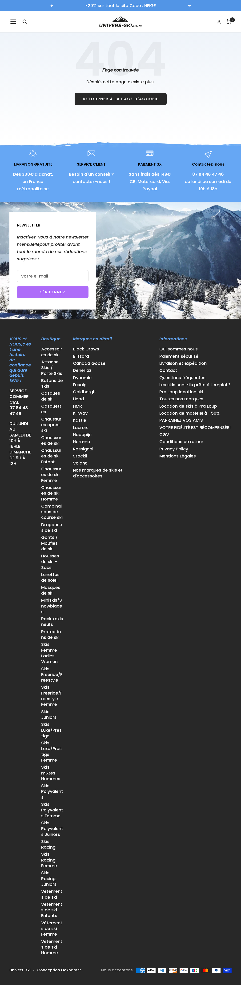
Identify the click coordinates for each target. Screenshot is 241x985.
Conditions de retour (181, 442)
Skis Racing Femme (49, 860)
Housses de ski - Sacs (50, 561)
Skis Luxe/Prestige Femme (51, 751)
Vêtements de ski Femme (51, 928)
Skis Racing (48, 844)
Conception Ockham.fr (59, 970)
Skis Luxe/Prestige (51, 730)
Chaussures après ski (51, 424)
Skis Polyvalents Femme (52, 810)
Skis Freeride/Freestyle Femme (51, 695)
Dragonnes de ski (51, 527)
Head (78, 399)
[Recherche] (25, 22)
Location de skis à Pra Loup (188, 406)
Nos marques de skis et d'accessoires (98, 473)
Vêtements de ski (51, 894)
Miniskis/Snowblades (51, 606)
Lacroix (80, 427)
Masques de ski (50, 590)
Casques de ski (50, 396)
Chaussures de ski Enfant (51, 456)
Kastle (79, 420)
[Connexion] (219, 22)
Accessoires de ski (51, 351)
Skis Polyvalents (52, 791)
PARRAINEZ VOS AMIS (181, 420)
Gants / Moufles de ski (49, 543)
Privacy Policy (173, 449)
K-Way (80, 413)
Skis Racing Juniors (48, 878)
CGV (164, 434)
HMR (77, 406)
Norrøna (81, 442)
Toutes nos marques (181, 399)
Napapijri (82, 434)
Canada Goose (89, 363)
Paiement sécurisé (178, 356)
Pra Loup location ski (181, 392)
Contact (168, 370)
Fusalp (80, 385)
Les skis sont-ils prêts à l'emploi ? (194, 385)
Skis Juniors (48, 714)
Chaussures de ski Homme (51, 493)
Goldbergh (84, 392)
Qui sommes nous (178, 349)
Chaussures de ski (51, 440)
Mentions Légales (177, 456)
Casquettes (51, 409)
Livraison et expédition (183, 363)
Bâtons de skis (52, 383)
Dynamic (82, 378)
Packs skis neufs (52, 621)
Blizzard (81, 356)
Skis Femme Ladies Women (49, 653)
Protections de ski (51, 634)
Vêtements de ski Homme (51, 947)
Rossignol (83, 449)
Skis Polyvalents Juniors (52, 828)
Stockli (80, 456)
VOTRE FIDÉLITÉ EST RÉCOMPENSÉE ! (195, 427)
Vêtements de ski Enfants (51, 910)
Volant (80, 463)
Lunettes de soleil (50, 577)
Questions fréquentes (182, 378)
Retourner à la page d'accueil (120, 99)
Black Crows (86, 349)
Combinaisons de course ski (52, 511)
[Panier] (229, 21)
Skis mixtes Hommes (50, 773)
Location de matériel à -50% (189, 413)
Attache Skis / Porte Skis (51, 367)
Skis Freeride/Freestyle (51, 674)
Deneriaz (82, 370)
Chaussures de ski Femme (51, 474)
